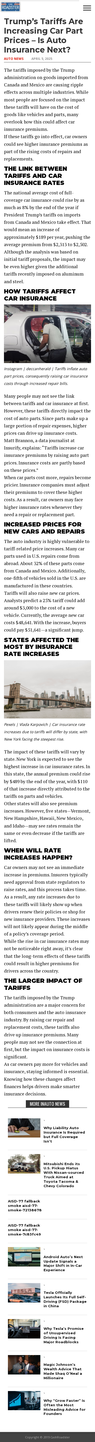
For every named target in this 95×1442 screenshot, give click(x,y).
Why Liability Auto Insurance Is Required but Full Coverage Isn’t (64, 1134)
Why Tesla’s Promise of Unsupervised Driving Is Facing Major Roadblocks (64, 1335)
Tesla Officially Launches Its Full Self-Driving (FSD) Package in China (65, 1299)
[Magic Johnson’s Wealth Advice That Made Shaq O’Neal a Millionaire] (24, 1373)
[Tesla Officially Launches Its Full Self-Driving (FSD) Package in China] (24, 1301)
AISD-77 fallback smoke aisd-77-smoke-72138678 (25, 1205)
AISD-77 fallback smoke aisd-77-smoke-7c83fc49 (24, 1229)
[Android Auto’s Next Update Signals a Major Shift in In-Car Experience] (24, 1265)
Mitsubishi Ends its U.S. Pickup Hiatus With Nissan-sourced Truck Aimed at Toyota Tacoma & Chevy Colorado (64, 1175)
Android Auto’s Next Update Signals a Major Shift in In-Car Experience (63, 1263)
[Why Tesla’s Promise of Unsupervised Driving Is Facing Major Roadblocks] (24, 1337)
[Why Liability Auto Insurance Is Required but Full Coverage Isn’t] (24, 1136)
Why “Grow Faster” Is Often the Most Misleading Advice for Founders (65, 1407)
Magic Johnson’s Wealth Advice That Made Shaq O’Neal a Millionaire (63, 1371)
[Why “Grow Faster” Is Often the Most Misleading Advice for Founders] (24, 1408)
